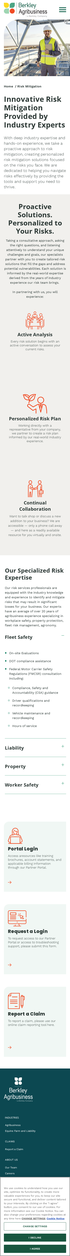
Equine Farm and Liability (20, 1130)
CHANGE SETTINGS (35, 1226)
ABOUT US (11, 1159)
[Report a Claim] (9, 1048)
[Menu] (62, 9)
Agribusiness (13, 1125)
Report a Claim (14, 1149)
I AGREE (35, 1248)
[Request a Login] (9, 965)
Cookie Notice (56, 1218)
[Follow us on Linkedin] (18, 1106)
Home (8, 86)
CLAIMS (10, 1141)
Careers (10, 1173)
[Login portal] (9, 882)
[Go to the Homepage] (25, 9)
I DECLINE (35, 1237)
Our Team (11, 1167)
